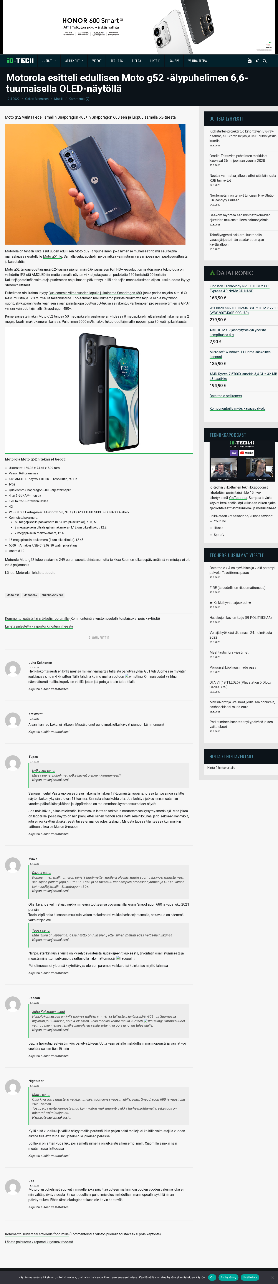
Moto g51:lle (52, 256)
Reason (34, 998)
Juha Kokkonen (40, 663)
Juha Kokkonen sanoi (48, 1012)
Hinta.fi (155, 60)
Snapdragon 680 (52, 595)
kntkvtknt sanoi (43, 771)
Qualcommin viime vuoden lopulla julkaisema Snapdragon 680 (95, 293)
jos (31, 1181)
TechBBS (117, 60)
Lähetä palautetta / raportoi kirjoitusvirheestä (39, 626)
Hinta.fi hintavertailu (221, 768)
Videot (97, 60)
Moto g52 (13, 595)
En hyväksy (229, 1277)
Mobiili (58, 99)
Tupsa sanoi (41, 930)
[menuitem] (49, 61)
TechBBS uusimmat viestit (237, 555)
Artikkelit (72, 60)
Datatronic (232, 272)
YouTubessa (238, 498)
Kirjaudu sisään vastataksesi (49, 689)
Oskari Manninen (37, 99)
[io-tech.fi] (20, 60)
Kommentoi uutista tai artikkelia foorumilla (37, 618)
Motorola (30, 595)
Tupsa (33, 757)
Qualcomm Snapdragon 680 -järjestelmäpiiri (40, 490)
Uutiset (47, 60)
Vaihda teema (197, 60)
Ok (212, 1277)
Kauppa (174, 60)
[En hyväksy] (272, 1277)
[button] (251, 61)
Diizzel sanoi (41, 873)
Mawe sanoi (41, 1095)
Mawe (32, 859)
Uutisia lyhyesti (226, 118)
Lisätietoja (250, 1277)
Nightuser (36, 1081)
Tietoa (136, 60)
